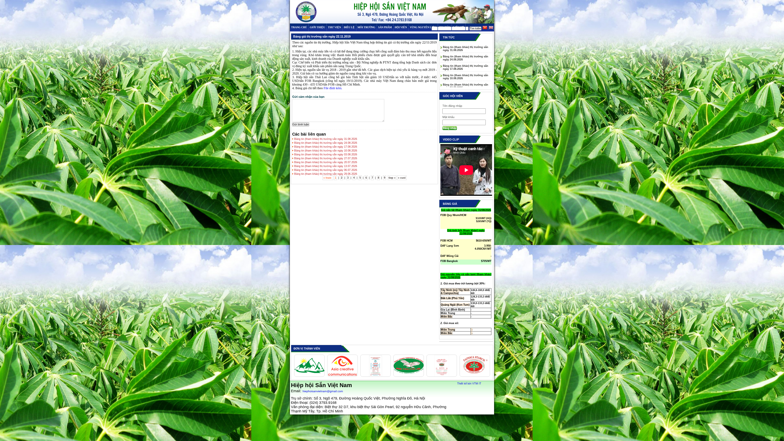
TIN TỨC (444, 27)
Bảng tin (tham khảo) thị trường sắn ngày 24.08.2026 (325, 142)
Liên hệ (458, 27)
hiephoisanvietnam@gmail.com (323, 391)
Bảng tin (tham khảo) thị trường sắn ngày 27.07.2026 (325, 158)
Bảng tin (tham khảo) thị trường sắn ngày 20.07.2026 (325, 162)
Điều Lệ (349, 27)
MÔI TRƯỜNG (366, 27)
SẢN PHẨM (385, 27)
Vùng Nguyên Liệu (423, 27)
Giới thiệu (317, 27)
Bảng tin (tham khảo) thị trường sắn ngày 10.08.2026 (325, 150)
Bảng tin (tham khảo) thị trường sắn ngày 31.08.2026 (325, 138)
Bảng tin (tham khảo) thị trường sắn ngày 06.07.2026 (325, 170)
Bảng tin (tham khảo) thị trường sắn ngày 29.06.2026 (325, 173)
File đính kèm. (333, 88)
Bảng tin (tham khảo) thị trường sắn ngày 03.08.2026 (325, 154)
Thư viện (334, 27)
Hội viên (401, 27)
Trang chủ (299, 27)
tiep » (392, 177)
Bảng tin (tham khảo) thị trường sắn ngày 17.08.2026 (325, 146)
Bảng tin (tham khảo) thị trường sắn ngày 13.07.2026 (325, 166)
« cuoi (402, 177)
